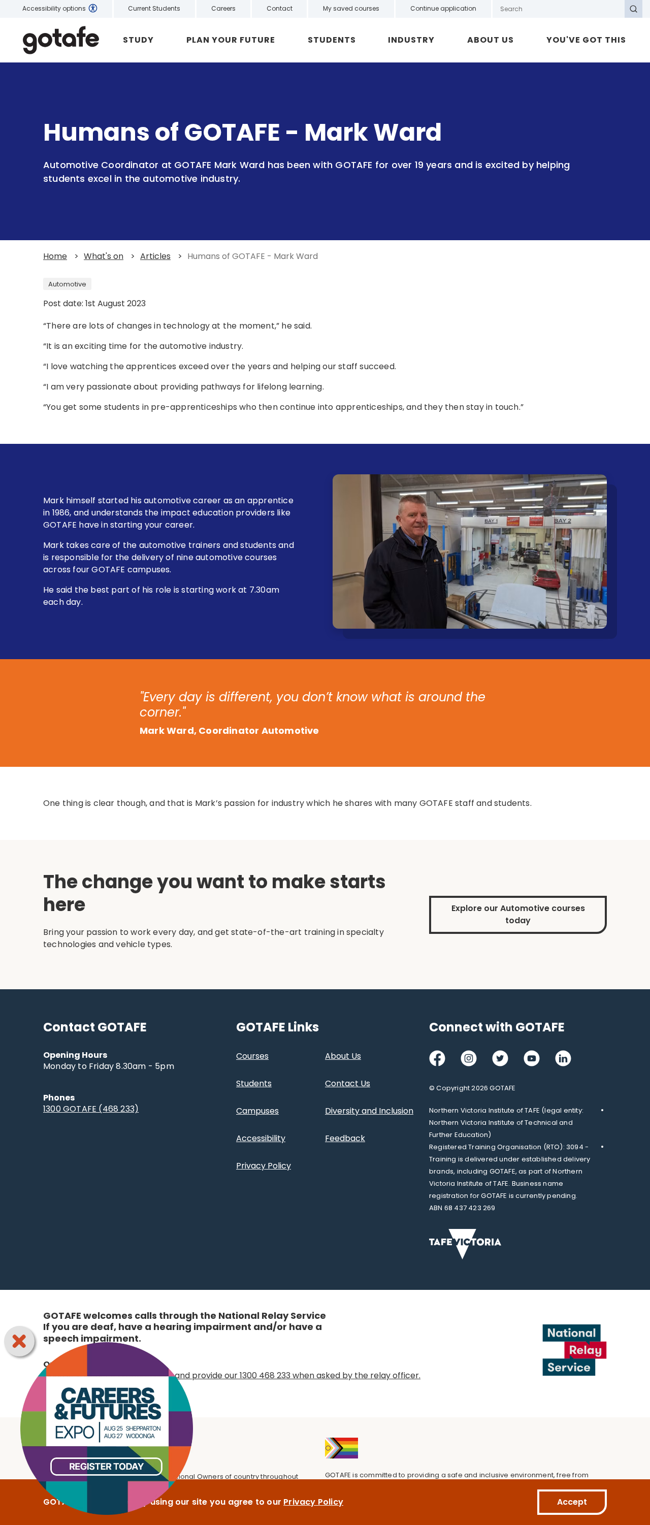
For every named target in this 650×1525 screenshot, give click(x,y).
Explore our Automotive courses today (518, 914)
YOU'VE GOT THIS (586, 40)
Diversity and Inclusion (369, 1111)
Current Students (154, 8)
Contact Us (347, 1083)
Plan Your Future (230, 40)
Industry (411, 40)
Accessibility (260, 1138)
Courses (252, 1056)
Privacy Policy (263, 1166)
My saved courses (351, 8)
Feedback (345, 1138)
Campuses (257, 1111)
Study (138, 40)
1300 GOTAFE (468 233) (91, 1109)
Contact (279, 8)
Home (55, 256)
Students (332, 40)
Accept (572, 1502)
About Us (490, 40)
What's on (103, 256)
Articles (155, 256)
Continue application (443, 8)
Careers (223, 8)
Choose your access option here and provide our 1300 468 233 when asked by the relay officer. (231, 1375)
